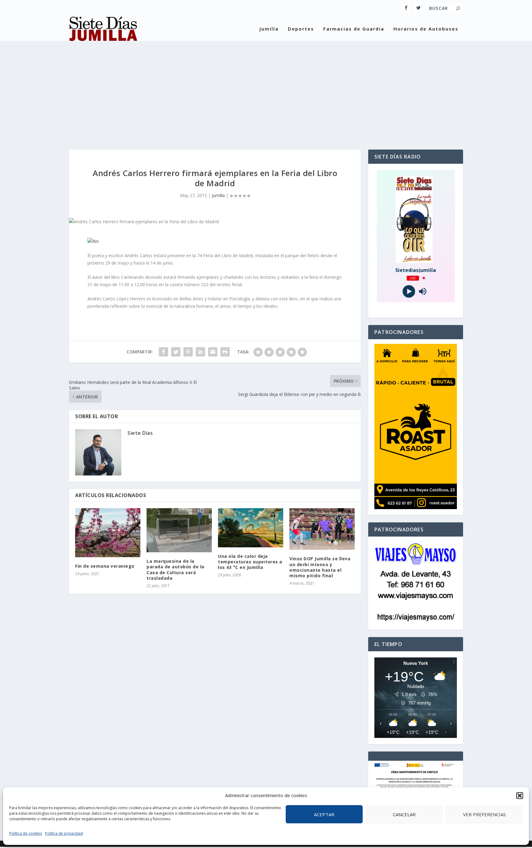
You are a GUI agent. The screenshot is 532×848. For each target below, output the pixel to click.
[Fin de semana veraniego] (107, 532)
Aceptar (324, 814)
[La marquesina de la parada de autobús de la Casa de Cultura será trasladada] (179, 530)
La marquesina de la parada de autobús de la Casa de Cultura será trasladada (175, 569)
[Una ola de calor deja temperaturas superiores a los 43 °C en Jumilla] (250, 527)
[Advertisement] (266, 91)
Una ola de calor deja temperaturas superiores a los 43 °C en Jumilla (250, 561)
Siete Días (140, 433)
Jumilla (269, 29)
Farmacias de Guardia (353, 29)
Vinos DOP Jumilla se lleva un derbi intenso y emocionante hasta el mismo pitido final (319, 567)
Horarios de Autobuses (425, 29)
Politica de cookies (25, 833)
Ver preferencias (484, 814)
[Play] (409, 291)
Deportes (301, 29)
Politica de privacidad (64, 833)
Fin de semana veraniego (105, 566)
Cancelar (404, 814)
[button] (520, 795)
